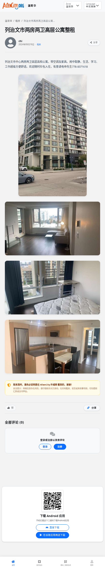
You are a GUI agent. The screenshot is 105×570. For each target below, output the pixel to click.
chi (20, 41)
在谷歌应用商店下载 (54, 535)
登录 (45, 446)
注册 (59, 446)
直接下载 (54, 527)
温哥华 (8, 20)
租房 (17, 20)
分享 (95, 42)
